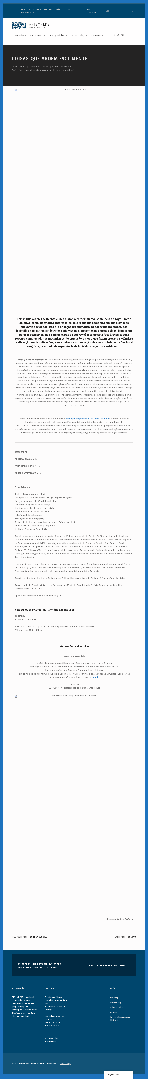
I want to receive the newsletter (106, 965)
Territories (19, 35)
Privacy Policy (116, 1007)
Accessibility (115, 1002)
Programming (36, 35)
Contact (113, 1012)
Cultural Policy (77, 35)
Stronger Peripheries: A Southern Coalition (87, 418)
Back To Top (65, 1063)
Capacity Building (56, 35)
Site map (114, 998)
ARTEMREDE (39, 24)
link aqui (93, 677)
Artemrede (95, 35)
